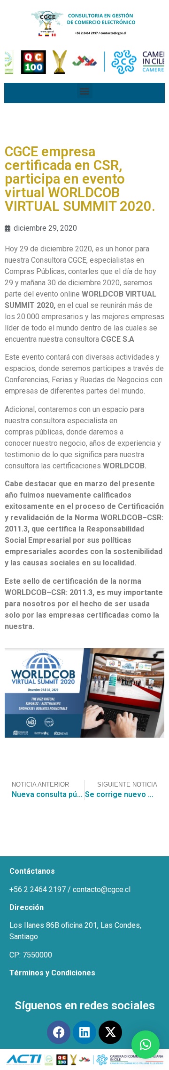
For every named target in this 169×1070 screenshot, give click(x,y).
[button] (84, 90)
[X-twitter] (110, 1032)
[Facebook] (58, 1032)
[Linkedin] (84, 1032)
